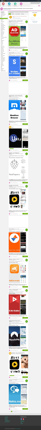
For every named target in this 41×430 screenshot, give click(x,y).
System (2, 20)
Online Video (2, 50)
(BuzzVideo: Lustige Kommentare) (18, 186)
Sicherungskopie (3, 55)
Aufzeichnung (2, 26)
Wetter (1, 66)
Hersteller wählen (22, 420)
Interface (2, 41)
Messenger (17, 383)
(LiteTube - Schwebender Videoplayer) (15, 290)
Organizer (2, 52)
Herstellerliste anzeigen (35, 21)
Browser (2, 30)
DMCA (19, 428)
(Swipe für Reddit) (17, 52)
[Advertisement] (4, 85)
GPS (1, 39)
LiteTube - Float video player (13, 289)
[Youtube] (24, 419)
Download (25, 80)
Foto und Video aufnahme (4, 37)
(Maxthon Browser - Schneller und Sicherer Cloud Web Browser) (16, 97)
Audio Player (2, 24)
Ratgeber (2, 54)
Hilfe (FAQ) (21, 423)
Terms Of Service (17, 428)
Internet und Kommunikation (4, 18)
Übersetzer (2, 64)
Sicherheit (17, 325)
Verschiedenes (2, 21)
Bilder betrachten (3, 29)
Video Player (2, 65)
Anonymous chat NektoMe (13, 379)
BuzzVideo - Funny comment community (18, 353)
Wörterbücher (2, 68)
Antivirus (2, 23)
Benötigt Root (2, 28)
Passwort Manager (3, 53)
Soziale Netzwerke (18, 55)
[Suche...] (39, 5)
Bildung (2, 16)
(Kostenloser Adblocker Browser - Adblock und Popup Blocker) (15, 22)
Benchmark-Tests (3, 27)
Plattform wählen (35, 22)
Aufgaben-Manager (3, 25)
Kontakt (21, 422)
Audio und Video (3, 15)
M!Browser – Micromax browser (14, 259)
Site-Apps (2, 56)
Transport (2, 63)
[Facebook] (21, 419)
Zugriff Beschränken (3, 70)
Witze (1, 67)
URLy (12, 127)
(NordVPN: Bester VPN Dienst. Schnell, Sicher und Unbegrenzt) (15, 322)
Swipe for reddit (11, 52)
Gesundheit (2, 38)
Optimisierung (2, 51)
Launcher (2, 43)
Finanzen (2, 36)
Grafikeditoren (2, 40)
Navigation (2, 19)
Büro (1, 17)
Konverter (2, 42)
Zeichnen (2, 69)
